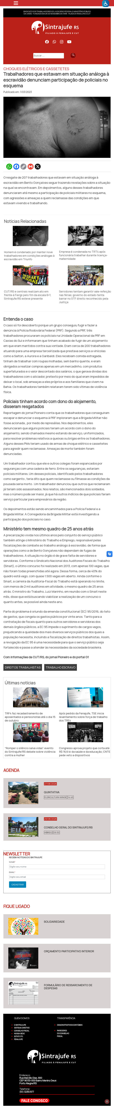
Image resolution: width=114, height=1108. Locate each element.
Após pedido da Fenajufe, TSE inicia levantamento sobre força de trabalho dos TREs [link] (83, 717)
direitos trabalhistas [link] (23, 667)
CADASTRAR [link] (17, 884)
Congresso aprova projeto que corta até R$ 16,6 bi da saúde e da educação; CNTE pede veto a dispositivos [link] (84, 751)
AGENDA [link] (11, 770)
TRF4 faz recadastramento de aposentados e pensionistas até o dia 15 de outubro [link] (30, 717)
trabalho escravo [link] (60, 667)
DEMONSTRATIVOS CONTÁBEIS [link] (69, 1025)
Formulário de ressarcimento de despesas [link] (68, 986)
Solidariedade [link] (54, 921)
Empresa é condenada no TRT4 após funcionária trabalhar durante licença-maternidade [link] (83, 255)
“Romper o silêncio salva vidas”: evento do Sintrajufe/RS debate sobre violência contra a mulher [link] (30, 751)
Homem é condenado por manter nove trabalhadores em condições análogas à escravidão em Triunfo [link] (29, 255)
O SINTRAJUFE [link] (20, 1025)
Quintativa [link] (51, 792)
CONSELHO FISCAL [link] (21, 1030)
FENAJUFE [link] (18, 1039)
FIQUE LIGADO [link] (16, 906)
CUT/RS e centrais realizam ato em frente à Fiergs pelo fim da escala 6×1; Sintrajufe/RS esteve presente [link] (27, 295)
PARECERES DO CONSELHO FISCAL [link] (63, 1033)
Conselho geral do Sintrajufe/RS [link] (68, 827)
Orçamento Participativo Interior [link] (69, 951)
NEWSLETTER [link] (16, 854)
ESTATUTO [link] (18, 1036)
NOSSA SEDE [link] (19, 1033)
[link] (105, 3)
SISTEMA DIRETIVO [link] (22, 1027)
